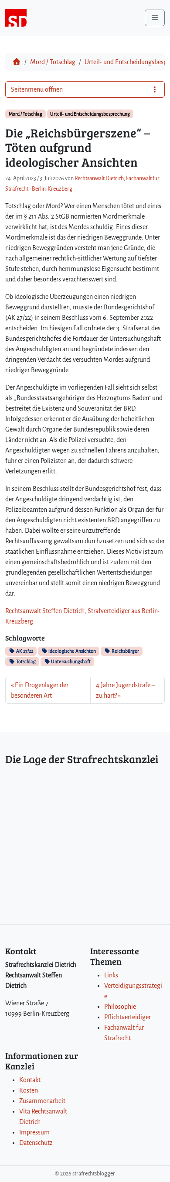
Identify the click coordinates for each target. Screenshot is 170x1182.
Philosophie (120, 1006)
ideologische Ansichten (72, 651)
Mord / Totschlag (52, 61)
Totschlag (25, 661)
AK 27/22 (24, 651)
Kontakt (30, 1079)
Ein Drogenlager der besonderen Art (39, 690)
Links (111, 975)
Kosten (28, 1090)
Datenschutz (36, 1142)
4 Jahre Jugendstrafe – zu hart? (125, 690)
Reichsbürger (125, 651)
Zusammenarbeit (42, 1100)
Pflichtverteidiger (127, 1017)
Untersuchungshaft (70, 661)
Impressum (34, 1132)
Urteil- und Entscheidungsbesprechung (90, 113)
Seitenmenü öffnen (37, 89)
